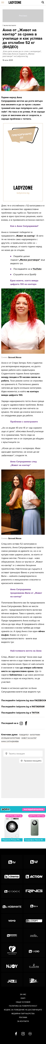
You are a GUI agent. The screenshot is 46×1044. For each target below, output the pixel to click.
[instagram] (23, 1034)
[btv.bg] (12, 862)
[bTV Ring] (34, 891)
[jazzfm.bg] (12, 980)
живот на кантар (29, 738)
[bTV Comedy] (34, 862)
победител (24, 735)
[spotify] (30, 1034)
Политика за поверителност (23, 1006)
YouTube (37, 268)
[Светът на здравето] (12, 950)
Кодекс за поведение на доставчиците (23, 1010)
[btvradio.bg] (34, 950)
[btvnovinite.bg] (12, 906)
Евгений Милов (14, 357)
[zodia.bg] (34, 935)
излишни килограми (10, 738)
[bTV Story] (12, 891)
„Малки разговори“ (29, 259)
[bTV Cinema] (12, 877)
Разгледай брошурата (33, 809)
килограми (35, 735)
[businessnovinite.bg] (12, 935)
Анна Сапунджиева (10, 741)
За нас (23, 994)
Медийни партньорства (23, 1014)
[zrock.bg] (34, 980)
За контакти (23, 1021)
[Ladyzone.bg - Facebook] (26, 729)
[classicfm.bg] (34, 965)
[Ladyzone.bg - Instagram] (21, 723)
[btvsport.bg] (34, 921)
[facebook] (16, 1034)
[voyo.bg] (12, 921)
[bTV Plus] (34, 906)
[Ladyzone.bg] (15, 2)
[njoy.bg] (12, 965)
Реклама (23, 1017)
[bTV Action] (34, 877)
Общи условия (23, 1002)
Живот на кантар (25, 235)
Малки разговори (10, 25)
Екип (23, 998)
